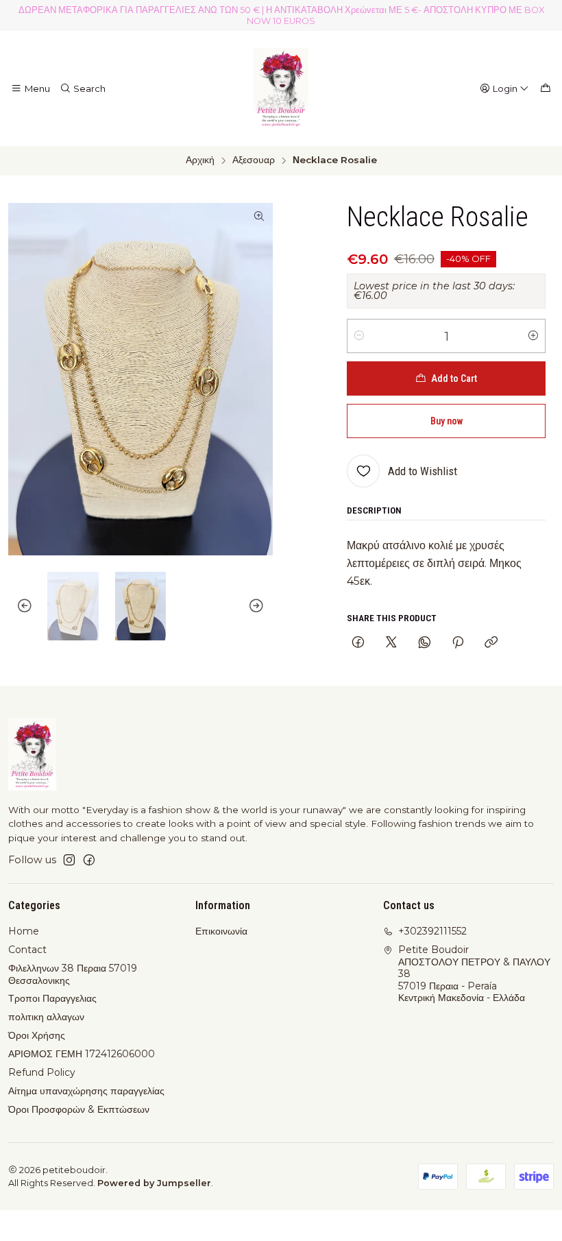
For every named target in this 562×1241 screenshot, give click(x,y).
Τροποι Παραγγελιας (52, 998)
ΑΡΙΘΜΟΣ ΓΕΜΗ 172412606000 (81, 1054)
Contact (27, 949)
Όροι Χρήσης (36, 1035)
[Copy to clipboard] (491, 643)
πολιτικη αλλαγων (46, 1017)
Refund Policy (41, 1072)
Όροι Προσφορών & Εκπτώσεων (78, 1109)
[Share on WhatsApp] (424, 643)
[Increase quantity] (533, 336)
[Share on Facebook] (358, 643)
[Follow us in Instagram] (69, 860)
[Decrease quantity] (359, 336)
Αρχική (200, 160)
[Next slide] (262, 606)
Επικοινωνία (221, 931)
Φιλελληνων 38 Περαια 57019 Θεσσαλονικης (72, 974)
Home (23, 931)
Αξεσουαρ (253, 160)
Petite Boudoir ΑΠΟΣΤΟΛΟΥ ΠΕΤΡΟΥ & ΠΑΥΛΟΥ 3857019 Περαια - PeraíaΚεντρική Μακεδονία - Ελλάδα (474, 973)
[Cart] (545, 88)
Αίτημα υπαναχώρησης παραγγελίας (86, 1091)
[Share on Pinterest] (457, 643)
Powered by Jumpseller (154, 1183)
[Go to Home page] (281, 88)
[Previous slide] (18, 606)
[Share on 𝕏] (391, 643)
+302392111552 (432, 931)
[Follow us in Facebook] (89, 860)
